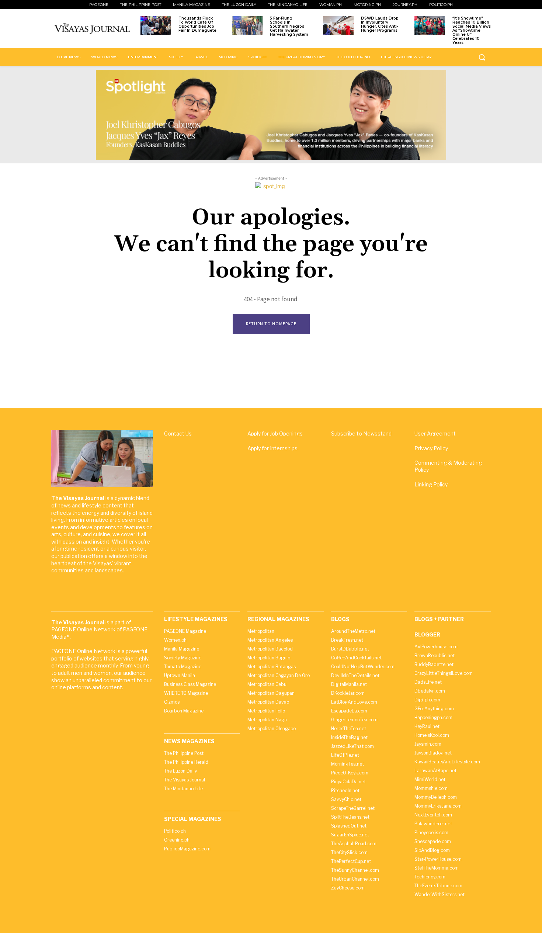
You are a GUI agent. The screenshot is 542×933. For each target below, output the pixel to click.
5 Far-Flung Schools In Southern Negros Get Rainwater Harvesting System (289, 26)
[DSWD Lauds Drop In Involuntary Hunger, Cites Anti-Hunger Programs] (338, 25)
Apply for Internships (272, 448)
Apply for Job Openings (275, 433)
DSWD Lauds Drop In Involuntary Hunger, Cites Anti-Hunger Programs (380, 24)
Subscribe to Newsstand (361, 433)
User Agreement (435, 433)
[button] (482, 57)
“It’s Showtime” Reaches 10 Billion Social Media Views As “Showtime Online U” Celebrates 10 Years (471, 30)
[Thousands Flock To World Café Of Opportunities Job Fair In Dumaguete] (155, 25)
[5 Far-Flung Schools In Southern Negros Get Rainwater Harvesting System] (247, 25)
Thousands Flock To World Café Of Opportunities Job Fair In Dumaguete (197, 24)
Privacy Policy (431, 448)
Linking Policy (431, 484)
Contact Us (178, 433)
